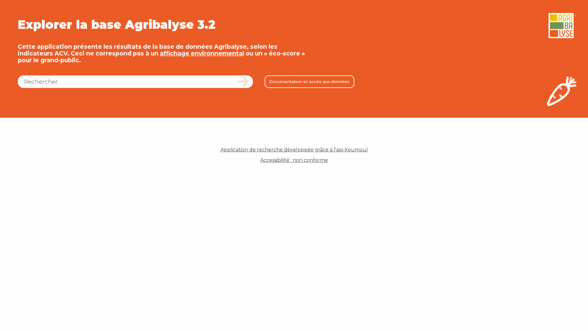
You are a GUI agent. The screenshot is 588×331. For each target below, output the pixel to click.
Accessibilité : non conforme (294, 160)
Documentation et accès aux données (309, 81)
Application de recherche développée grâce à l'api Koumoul (294, 150)
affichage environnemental (202, 53)
